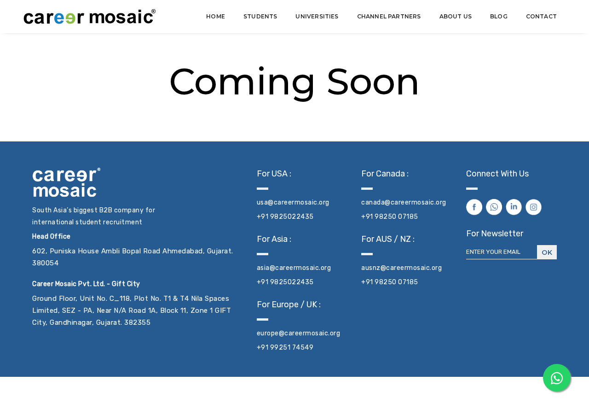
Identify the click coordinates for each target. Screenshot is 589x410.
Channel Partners (389, 16)
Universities (316, 16)
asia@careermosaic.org (294, 268)
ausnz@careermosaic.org (401, 268)
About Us (455, 16)
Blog (499, 16)
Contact (541, 16)
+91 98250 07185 (389, 217)
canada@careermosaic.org (403, 202)
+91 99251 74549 (285, 347)
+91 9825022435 (285, 217)
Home (215, 16)
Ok (547, 252)
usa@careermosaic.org (293, 202)
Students (260, 16)
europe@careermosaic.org (299, 333)
